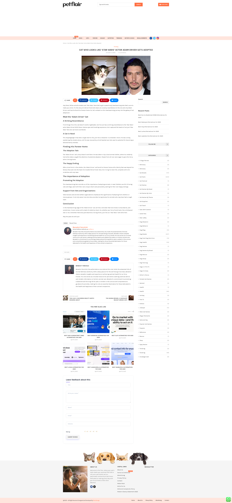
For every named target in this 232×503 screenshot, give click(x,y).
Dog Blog (154, 230)
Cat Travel (154, 205)
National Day (154, 320)
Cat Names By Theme (154, 197)
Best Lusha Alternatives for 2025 (148, 131)
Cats (87, 38)
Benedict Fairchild (80, 227)
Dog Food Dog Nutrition (154, 238)
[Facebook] (151, 38)
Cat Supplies (154, 201)
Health (154, 287)
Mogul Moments (142, 38)
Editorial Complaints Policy (126, 489)
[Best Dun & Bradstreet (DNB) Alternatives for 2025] (74, 322)
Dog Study (154, 258)
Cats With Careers (154, 209)
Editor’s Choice (129, 38)
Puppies (154, 328)
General (154, 283)
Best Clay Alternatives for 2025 (122, 335)
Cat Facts (154, 177)
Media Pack (121, 483)
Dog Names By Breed (154, 250)
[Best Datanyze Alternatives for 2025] (98, 322)
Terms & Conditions (123, 472)
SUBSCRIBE (164, 4)
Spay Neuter (154, 344)
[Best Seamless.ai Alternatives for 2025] (122, 353)
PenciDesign (96, 500)
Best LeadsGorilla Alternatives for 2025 (150, 136)
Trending (119, 38)
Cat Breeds (154, 173)
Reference (154, 332)
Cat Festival (154, 181)
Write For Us (121, 486)
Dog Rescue (154, 254)
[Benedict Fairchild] (67, 228)
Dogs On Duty (154, 271)
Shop (154, 340)
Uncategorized (154, 357)
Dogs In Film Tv (154, 267)
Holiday (102, 38)
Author (65, 223)
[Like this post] (75, 100)
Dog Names (154, 246)
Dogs (80, 38)
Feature (95, 38)
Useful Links (122, 466)
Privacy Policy (121, 478)
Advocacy (154, 164)
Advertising (121, 475)
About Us (120, 470)
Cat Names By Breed (154, 189)
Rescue (154, 336)
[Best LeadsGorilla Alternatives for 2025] (98, 353)
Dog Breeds (154, 234)
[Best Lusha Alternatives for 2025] (74, 353)
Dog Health (154, 242)
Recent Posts (73, 223)
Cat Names (154, 185)
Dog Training (154, 263)
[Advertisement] (116, 21)
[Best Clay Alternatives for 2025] (122, 322)
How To (154, 299)
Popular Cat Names (154, 324)
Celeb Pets (154, 213)
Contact (119, 480)
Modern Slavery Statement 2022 (127, 491)
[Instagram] (158, 38)
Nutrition (111, 38)
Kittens (154, 303)
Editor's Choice (154, 275)
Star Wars (66, 252)
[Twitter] (154, 38)
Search (140, 99)
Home (74, 37)
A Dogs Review (154, 160)
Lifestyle (154, 308)
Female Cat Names (154, 279)
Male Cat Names (154, 312)
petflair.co (91, 229)
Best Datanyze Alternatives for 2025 (149, 122)
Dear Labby (154, 218)
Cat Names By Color (154, 193)
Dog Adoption (154, 222)
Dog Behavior (154, 226)
